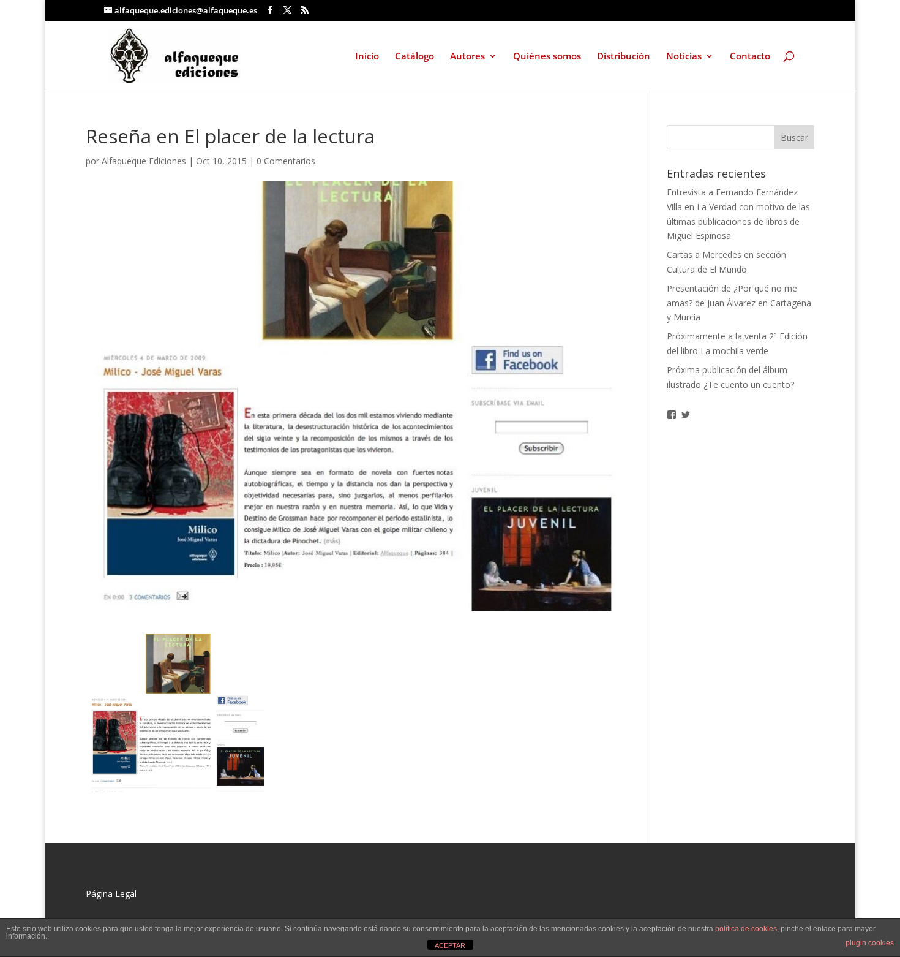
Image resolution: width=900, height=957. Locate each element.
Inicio (367, 56)
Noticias (684, 56)
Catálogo (414, 56)
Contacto (750, 56)
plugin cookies (870, 943)
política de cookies (746, 929)
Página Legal (111, 893)
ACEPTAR (450, 945)
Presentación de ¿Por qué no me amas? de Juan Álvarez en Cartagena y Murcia (739, 302)
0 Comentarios (286, 161)
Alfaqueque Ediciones (144, 161)
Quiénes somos (547, 56)
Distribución (623, 56)
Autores (467, 56)
